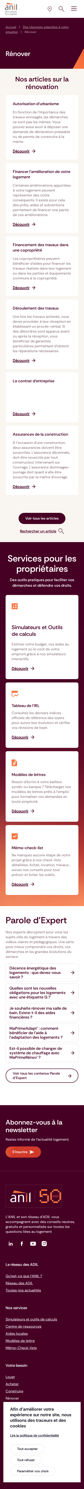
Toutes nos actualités (23, 1290)
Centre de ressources (23, 1326)
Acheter (12, 1384)
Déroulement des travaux (36, 308)
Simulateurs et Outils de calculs (37, 630)
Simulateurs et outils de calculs (31, 1319)
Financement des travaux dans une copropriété (41, 247)
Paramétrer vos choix (33, 1471)
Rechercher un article (38, 531)
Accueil (11, 27)
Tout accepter (27, 1449)
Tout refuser (26, 1460)
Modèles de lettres (29, 774)
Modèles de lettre (20, 1340)
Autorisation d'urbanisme (36, 103)
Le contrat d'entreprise (33, 381)
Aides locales (17, 1333)
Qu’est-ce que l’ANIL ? (24, 1276)
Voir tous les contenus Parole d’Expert (36, 1075)
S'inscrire (20, 1152)
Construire (14, 1391)
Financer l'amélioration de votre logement (41, 174)
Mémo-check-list (27, 848)
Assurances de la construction (40, 434)
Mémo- (21, 1348)
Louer (10, 1377)
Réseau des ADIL (19, 1283)
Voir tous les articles (42, 518)
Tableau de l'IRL (26, 705)
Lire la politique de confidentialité (34, 1435)
